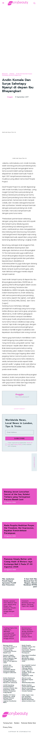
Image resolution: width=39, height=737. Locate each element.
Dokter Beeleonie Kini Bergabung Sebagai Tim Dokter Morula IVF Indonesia (10, 680)
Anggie (10, 97)
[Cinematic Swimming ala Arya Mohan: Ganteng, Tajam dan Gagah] (28, 595)
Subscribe (19, 438)
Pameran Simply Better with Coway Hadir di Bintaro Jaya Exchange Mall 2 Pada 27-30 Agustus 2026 (18, 563)
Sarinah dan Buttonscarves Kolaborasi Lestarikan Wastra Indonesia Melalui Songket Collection (9, 669)
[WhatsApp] (30, 102)
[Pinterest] (25, 102)
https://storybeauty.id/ (22, 397)
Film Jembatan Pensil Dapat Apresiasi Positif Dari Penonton (9, 582)
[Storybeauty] (18, 3)
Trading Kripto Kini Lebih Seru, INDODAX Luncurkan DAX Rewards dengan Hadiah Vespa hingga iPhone (10, 633)
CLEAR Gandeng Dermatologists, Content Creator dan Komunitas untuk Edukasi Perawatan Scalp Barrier (10, 688)
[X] (20, 102)
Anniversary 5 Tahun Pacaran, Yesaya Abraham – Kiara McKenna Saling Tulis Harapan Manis (28, 632)
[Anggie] (4, 97)
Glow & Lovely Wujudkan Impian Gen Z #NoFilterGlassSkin (28, 680)
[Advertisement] (19, 48)
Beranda (5, 74)
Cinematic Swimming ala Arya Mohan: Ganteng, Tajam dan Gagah (28, 603)
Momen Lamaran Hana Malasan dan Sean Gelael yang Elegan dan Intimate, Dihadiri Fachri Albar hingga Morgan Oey (10, 607)
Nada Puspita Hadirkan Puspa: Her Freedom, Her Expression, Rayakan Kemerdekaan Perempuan (19, 529)
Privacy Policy (17, 444)
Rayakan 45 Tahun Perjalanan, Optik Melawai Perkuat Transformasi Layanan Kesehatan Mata (9, 698)
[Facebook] (15, 102)
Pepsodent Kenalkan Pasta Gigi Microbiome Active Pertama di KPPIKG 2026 (29, 658)
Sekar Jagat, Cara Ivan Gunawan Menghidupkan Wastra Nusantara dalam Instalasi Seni (28, 698)
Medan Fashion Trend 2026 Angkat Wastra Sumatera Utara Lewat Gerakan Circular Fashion (29, 688)
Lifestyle (11, 74)
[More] (35, 102)
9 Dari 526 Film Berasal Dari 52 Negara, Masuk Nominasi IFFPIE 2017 (30, 583)
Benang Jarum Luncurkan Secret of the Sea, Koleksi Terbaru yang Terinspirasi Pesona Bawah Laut (17, 495)
